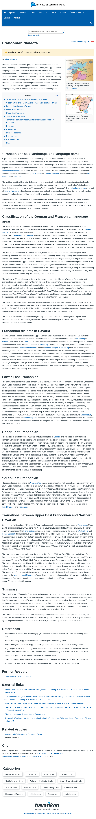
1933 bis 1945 (30, 787)
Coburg (57, 437)
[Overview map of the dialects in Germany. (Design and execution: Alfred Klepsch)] (79, 70)
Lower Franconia (52, 174)
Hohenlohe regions (78, 188)
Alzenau (5, 342)
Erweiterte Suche (34, 35)
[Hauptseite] (4, 12)
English (7, 18)
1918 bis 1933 (11, 787)
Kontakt (17, 18)
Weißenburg (83, 531)
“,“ (35, 483)
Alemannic (18, 235)
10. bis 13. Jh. (67, 774)
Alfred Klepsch (71, 88)
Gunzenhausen (8, 534)
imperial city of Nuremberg (25, 575)
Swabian (17, 177)
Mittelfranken (35, 794)
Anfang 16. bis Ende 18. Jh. (41, 781)
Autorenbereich (30, 813)
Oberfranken (53, 794)
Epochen (13, 13)
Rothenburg (23, 507)
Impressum (41, 813)
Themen (23, 13)
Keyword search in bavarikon (16, 676)
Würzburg (44, 345)
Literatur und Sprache (14, 794)
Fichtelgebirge (29, 531)
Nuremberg (82, 525)
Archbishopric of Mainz (27, 348)
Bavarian (29, 235)
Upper (31, 174)
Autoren (63, 13)
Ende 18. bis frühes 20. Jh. (71, 781)
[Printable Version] (85, 42)
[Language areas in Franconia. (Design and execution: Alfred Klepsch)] (79, 104)
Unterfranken (70, 794)
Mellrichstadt (86, 415)
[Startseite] (48, 5)
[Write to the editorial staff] (88, 42)
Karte (32, 13)
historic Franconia (11, 191)
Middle (38, 174)
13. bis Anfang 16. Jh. (14, 781)
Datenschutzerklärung (53, 813)
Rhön (26, 342)
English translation (12, 774)
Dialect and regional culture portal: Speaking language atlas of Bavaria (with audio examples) (43, 703)
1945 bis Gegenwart (51, 787)
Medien (42, 13)
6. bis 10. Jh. (49, 774)
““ (30, 418)
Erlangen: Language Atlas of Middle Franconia (23, 714)
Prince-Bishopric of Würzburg (56, 348)
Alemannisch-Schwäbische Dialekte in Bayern (23, 734)
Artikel (53, 13)
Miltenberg (80, 339)
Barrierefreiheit (67, 813)
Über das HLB (76, 13)
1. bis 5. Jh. (32, 774)
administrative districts (11, 171)
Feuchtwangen (8, 507)
